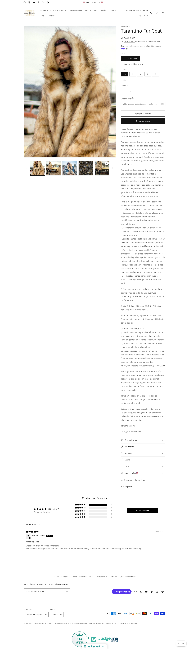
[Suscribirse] (67, 591)
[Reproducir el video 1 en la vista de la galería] (102, 168)
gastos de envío (129, 41)
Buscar (56, 577)
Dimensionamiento (79, 577)
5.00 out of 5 (53, 509)
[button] (45, 10)
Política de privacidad (79, 623)
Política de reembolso (62, 623)
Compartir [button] (127, 486)
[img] (32, 531)
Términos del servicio (96, 623)
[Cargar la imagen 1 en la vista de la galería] (37, 168)
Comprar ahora (143, 121)
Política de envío (112, 623)
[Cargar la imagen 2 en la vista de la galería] (53, 168)
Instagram (125, 431)
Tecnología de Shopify (44, 623)
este (143, 319)
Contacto (113, 577)
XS (125, 74)
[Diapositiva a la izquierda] (26, 168)
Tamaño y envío (128, 425)
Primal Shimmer (131, 58)
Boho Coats (33, 623)
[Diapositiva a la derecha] (113, 168)
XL (156, 74)
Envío (91, 577)
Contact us (140, 480)
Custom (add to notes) (133, 64)
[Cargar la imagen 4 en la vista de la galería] (85, 168)
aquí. (138, 403)
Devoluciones (101, 577)
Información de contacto (128, 623)
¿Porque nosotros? (128, 577)
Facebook (136, 431)
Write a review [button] (142, 510)
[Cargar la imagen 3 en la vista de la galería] (69, 168)
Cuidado (64, 577)
